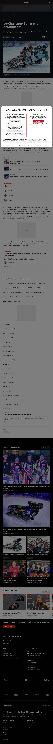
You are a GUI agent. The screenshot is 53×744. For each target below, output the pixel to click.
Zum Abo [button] (38, 121)
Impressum (9, 145)
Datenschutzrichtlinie (24, 145)
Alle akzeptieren (15, 121)
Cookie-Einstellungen (41, 145)
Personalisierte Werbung (15, 130)
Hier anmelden (38, 125)
